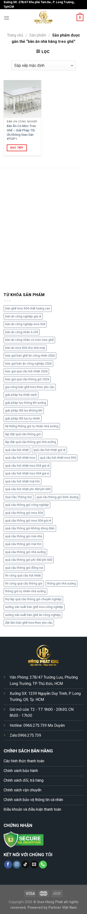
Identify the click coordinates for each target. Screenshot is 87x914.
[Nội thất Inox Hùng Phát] (43, 17)
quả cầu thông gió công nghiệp (27, 505)
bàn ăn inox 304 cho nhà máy (25, 348)
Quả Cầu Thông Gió (18, 497)
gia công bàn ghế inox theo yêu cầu (29, 387)
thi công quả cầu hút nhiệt (23, 575)
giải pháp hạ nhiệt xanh (21, 395)
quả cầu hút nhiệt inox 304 (58, 457)
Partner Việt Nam (62, 908)
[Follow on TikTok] (25, 865)
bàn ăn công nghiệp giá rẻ (23, 316)
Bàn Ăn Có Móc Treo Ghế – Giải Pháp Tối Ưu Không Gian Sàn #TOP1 (21, 132)
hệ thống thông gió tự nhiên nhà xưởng (31, 426)
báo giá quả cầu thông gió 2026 (27, 379)
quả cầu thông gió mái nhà (23, 536)
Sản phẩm (37, 35)
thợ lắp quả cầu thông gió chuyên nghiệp (33, 599)
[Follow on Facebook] (8, 865)
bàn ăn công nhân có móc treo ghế (29, 340)
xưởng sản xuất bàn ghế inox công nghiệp (34, 607)
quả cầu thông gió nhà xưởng (25, 552)
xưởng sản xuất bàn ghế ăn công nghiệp (33, 615)
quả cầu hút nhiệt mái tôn (22, 481)
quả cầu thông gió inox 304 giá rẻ (28, 520)
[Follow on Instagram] (17, 865)
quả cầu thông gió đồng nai (24, 567)
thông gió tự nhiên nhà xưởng (25, 591)
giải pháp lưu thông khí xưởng (25, 403)
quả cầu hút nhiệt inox (20, 457)
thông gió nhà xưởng (61, 583)
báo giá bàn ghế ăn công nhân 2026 (30, 355)
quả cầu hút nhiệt (17, 450)
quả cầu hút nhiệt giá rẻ (49, 450)
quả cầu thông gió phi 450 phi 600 (28, 560)
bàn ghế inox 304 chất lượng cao (27, 308)
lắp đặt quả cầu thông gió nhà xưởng (30, 442)
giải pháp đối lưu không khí (23, 410)
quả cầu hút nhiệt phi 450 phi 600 (28, 489)
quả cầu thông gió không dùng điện (30, 528)
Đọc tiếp (16, 147)
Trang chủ (15, 35)
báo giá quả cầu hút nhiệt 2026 (26, 371)
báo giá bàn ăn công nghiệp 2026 (28, 363)
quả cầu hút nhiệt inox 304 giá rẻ (27, 465)
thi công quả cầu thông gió (24, 583)
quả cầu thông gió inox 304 (24, 513)
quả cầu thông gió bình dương (57, 497)
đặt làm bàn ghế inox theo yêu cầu (28, 622)
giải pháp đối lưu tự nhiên (22, 418)
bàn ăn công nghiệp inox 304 (25, 324)
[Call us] (43, 865)
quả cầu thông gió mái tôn (23, 544)
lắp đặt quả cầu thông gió (23, 434)
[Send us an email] (34, 865)
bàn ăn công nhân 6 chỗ (21, 332)
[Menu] (6, 18)
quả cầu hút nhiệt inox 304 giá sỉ (27, 473)
